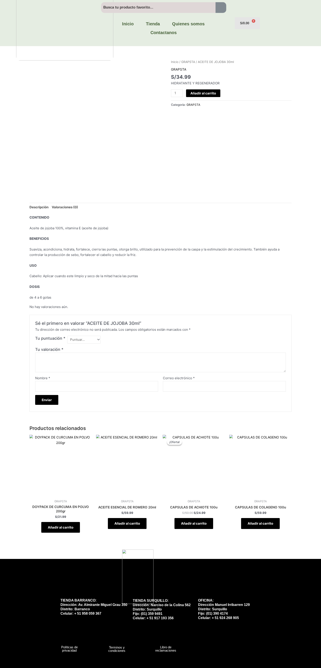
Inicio (128, 23)
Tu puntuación (50, 338)
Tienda (153, 23)
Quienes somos (188, 23)
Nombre (42, 378)
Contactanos (163, 32)
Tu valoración (49, 349)
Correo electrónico (179, 378)
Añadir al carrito (203, 93)
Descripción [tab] (38, 207)
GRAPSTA (188, 62)
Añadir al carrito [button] (60, 527)
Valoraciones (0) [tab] (65, 207)
